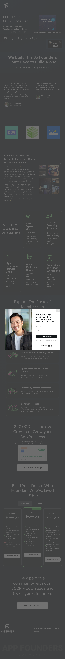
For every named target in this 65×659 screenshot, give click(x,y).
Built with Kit (46, 345)
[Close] (58, 310)
